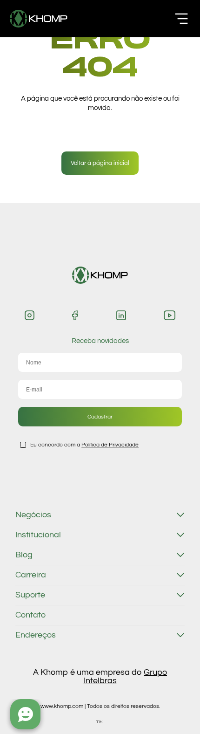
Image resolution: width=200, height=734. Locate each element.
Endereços (35, 635)
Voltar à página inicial (100, 163)
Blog (24, 555)
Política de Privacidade (110, 444)
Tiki (100, 722)
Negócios (33, 515)
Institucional (38, 535)
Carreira (30, 575)
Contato (30, 615)
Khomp (38, 18)
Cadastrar (100, 416)
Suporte (30, 595)
